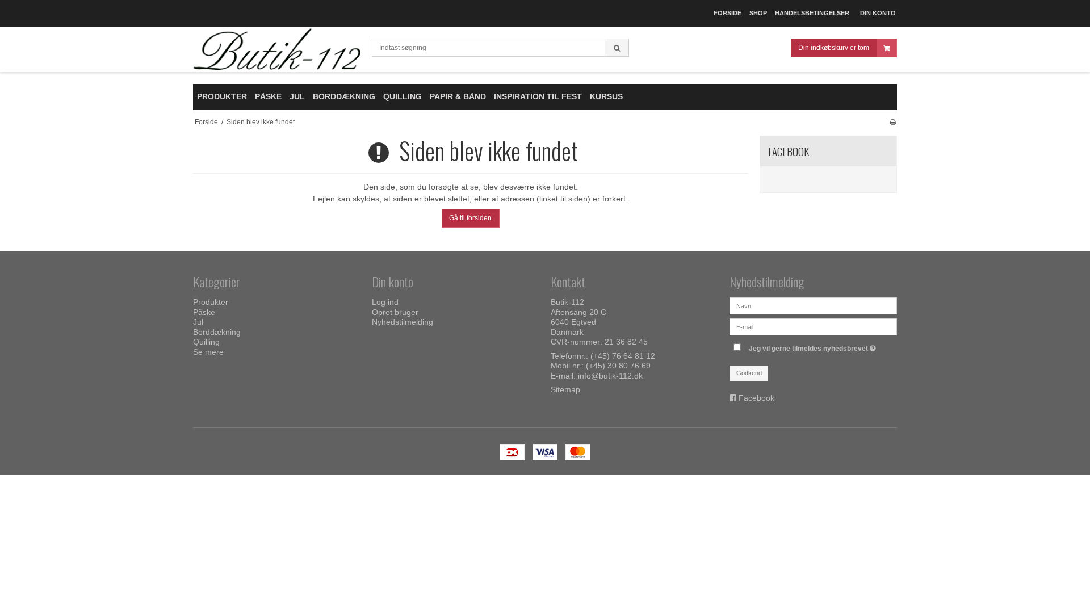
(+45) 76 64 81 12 (622, 355)
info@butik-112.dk (610, 375)
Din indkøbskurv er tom (833, 48)
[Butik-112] (276, 49)
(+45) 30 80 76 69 (618, 365)
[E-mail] (813, 326)
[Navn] (813, 305)
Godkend (749, 373)
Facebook (756, 397)
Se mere (208, 351)
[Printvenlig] (892, 122)
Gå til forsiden (470, 218)
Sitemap (565, 389)
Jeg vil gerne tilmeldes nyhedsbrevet (814, 345)
